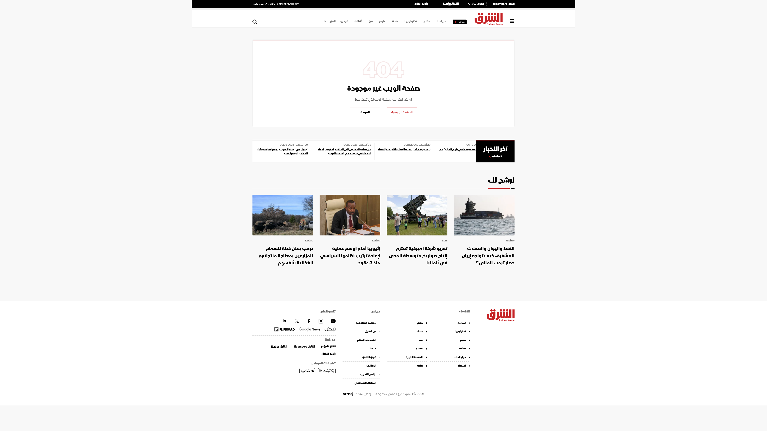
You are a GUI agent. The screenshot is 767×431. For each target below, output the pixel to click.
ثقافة (358, 21)
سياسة (441, 21)
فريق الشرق (369, 357)
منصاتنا (372, 348)
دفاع (426, 21)
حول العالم (460, 357)
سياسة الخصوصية (366, 322)
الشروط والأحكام (366, 340)
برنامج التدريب (368, 374)
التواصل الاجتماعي (365, 383)
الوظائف (371, 365)
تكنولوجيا (410, 21)
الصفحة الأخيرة (414, 357)
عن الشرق (370, 331)
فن (371, 21)
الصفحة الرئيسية (401, 112)
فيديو (344, 21)
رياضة (419, 365)
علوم (382, 21)
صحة (395, 21)
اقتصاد (462, 365)
